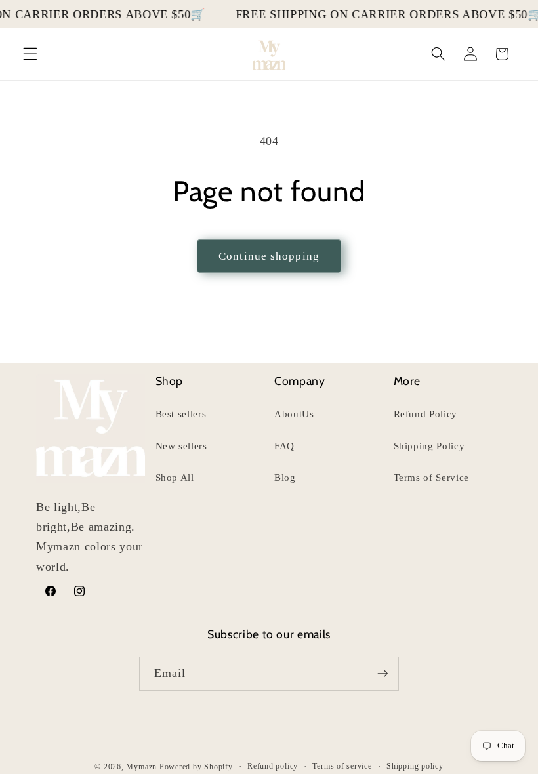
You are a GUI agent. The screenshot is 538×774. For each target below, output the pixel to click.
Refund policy (272, 766)
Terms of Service (432, 477)
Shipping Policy (429, 445)
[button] (30, 54)
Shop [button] (169, 381)
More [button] (407, 381)
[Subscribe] (382, 674)
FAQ (284, 445)
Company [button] (299, 381)
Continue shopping (269, 256)
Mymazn (141, 766)
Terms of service (341, 766)
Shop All (174, 477)
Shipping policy (415, 766)
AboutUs (294, 413)
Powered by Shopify (196, 766)
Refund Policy (426, 413)
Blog (285, 477)
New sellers (181, 445)
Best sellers (181, 413)
